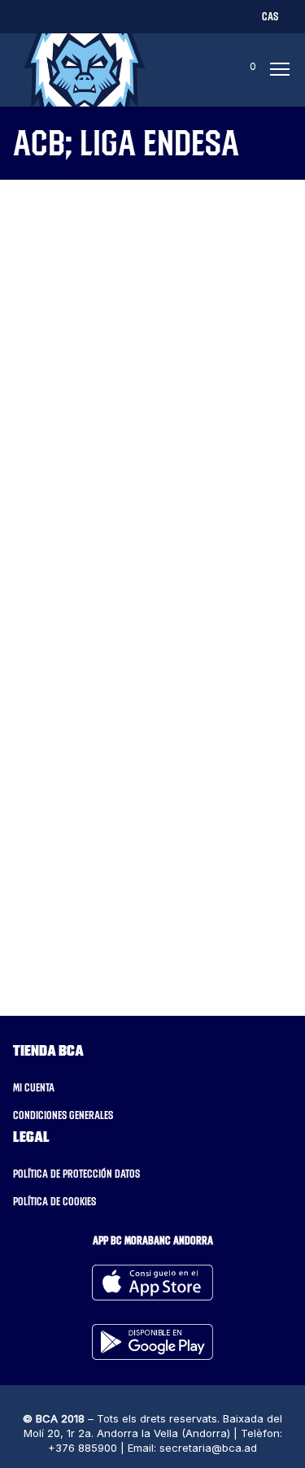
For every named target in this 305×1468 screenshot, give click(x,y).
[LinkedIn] (104, 16)
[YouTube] (160, 16)
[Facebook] (49, 16)
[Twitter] (21, 16)
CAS (270, 16)
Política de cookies (54, 1201)
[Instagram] (77, 16)
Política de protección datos (76, 1173)
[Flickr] (132, 16)
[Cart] (237, 70)
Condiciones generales (63, 1115)
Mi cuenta (33, 1087)
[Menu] (275, 70)
